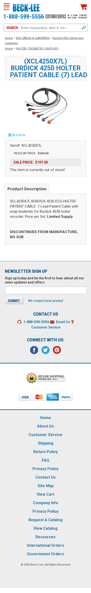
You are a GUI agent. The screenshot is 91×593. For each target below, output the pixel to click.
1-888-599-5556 (36, 322)
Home (9, 38)
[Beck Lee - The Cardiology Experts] (26, 7)
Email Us (63, 322)
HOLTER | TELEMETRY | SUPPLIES (37, 48)
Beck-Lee (37, 564)
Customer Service (45, 327)
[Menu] (7, 6)
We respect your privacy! (45, 300)
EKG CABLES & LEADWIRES (33, 38)
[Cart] (83, 6)
